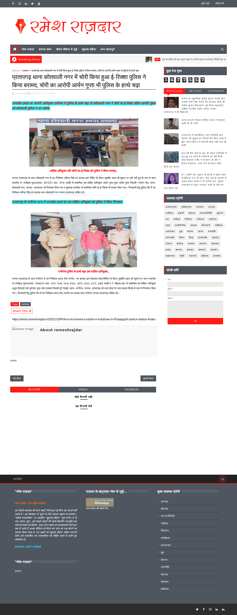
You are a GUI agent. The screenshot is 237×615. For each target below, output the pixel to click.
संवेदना (180, 243)
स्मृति (182, 255)
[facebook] (13, 3)
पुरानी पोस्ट (148, 378)
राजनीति (212, 231)
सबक (168, 249)
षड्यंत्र (215, 237)
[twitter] (32, 3)
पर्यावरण (213, 219)
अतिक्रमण (186, 206)
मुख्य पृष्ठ (205, 3)
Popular (174, 91)
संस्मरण (203, 243)
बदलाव (194, 225)
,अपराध (52, 93)
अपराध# (25, 304)
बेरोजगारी (206, 225)
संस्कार (191, 243)
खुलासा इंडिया (89, 49)
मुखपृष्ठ (18, 571)
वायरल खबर (45, 49)
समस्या (179, 249)
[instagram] (19, 3)
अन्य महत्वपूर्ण (107, 49)
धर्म (167, 219)
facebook (131, 389)
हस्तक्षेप (217, 255)
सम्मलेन (214, 249)
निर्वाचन (188, 219)
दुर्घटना (220, 213)
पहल (168, 225)
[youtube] (39, 3)
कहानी (181, 213)
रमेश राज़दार (28, 49)
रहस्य (200, 231)
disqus (83, 389)
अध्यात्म (200, 206)
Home (16, 70)
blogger (34, 389)
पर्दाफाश (200, 219)
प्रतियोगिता (180, 225)
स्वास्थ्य (193, 255)
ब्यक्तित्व (219, 225)
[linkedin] (26, 3)
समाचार (190, 249)
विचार (147, 59)
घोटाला (192, 213)
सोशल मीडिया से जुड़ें (66, 49)
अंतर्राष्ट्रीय (171, 206)
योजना (190, 231)
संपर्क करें (219, 3)
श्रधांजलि (202, 237)
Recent (195, 91)
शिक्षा (191, 237)
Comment (216, 91)
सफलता (215, 243)
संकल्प (169, 243)
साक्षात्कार (170, 255)
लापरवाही (170, 237)
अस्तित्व (169, 213)
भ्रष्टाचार (170, 231)
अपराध (26, 70)
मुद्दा (181, 231)
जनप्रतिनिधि (206, 213)
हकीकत (205, 255)
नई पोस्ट (17, 378)
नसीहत (176, 219)
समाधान (202, 249)
